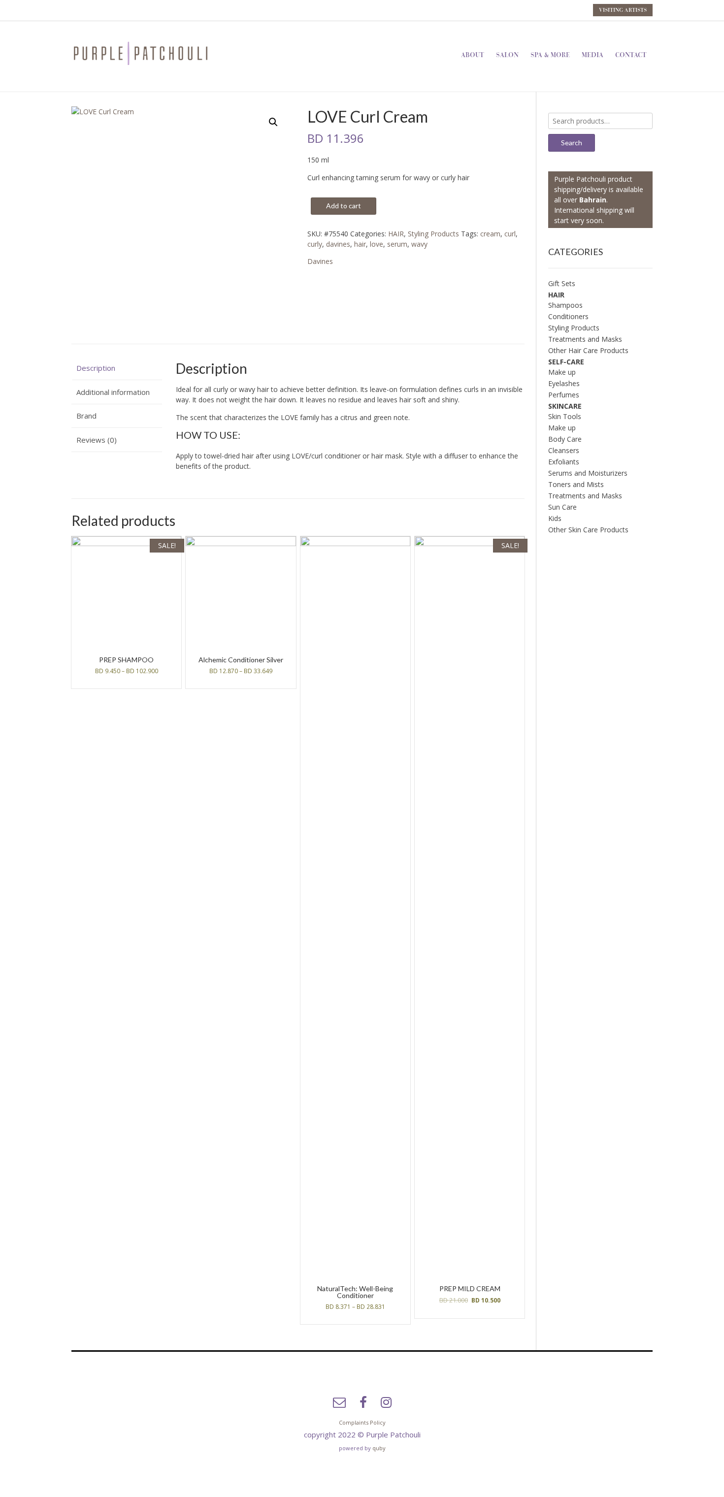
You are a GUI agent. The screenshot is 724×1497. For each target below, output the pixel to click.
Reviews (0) (96, 440)
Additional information (113, 392)
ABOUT (472, 55)
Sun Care (562, 507)
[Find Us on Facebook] (363, 1402)
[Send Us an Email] (339, 1402)
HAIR (396, 233)
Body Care (565, 439)
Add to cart (343, 205)
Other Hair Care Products (588, 350)
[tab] (116, 369)
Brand (86, 416)
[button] (273, 122)
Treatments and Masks (585, 339)
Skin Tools (564, 416)
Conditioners (568, 316)
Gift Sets (561, 283)
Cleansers (563, 450)
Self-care (566, 361)
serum (397, 244)
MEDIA (592, 55)
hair (360, 244)
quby (379, 1448)
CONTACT (631, 55)
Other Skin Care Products (588, 529)
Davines (320, 261)
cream (490, 233)
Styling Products (433, 233)
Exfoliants (563, 461)
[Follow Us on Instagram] (386, 1402)
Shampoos (565, 305)
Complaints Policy (362, 1422)
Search (571, 142)
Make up (562, 372)
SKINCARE (565, 406)
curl (510, 233)
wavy (419, 244)
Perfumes (563, 394)
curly (314, 244)
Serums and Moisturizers (587, 473)
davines (338, 244)
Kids (554, 518)
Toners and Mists (576, 484)
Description (95, 368)
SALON (507, 55)
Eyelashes (564, 383)
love (376, 244)
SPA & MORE (550, 55)
